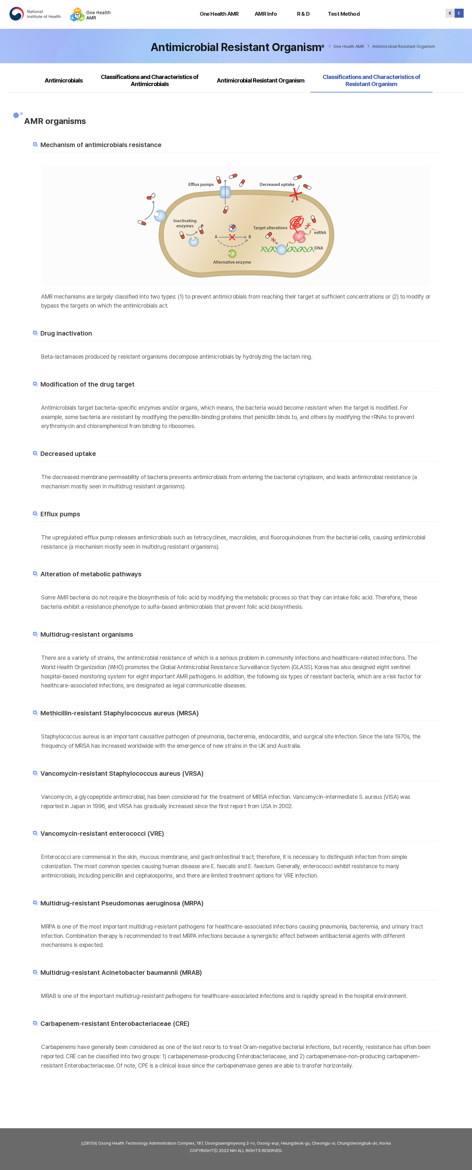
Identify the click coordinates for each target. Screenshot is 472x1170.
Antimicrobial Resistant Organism (260, 80)
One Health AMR (219, 14)
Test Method (344, 14)
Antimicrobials (64, 80)
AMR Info (266, 14)
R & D (303, 14)
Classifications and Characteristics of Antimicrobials (149, 80)
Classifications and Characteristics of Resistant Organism (371, 80)
